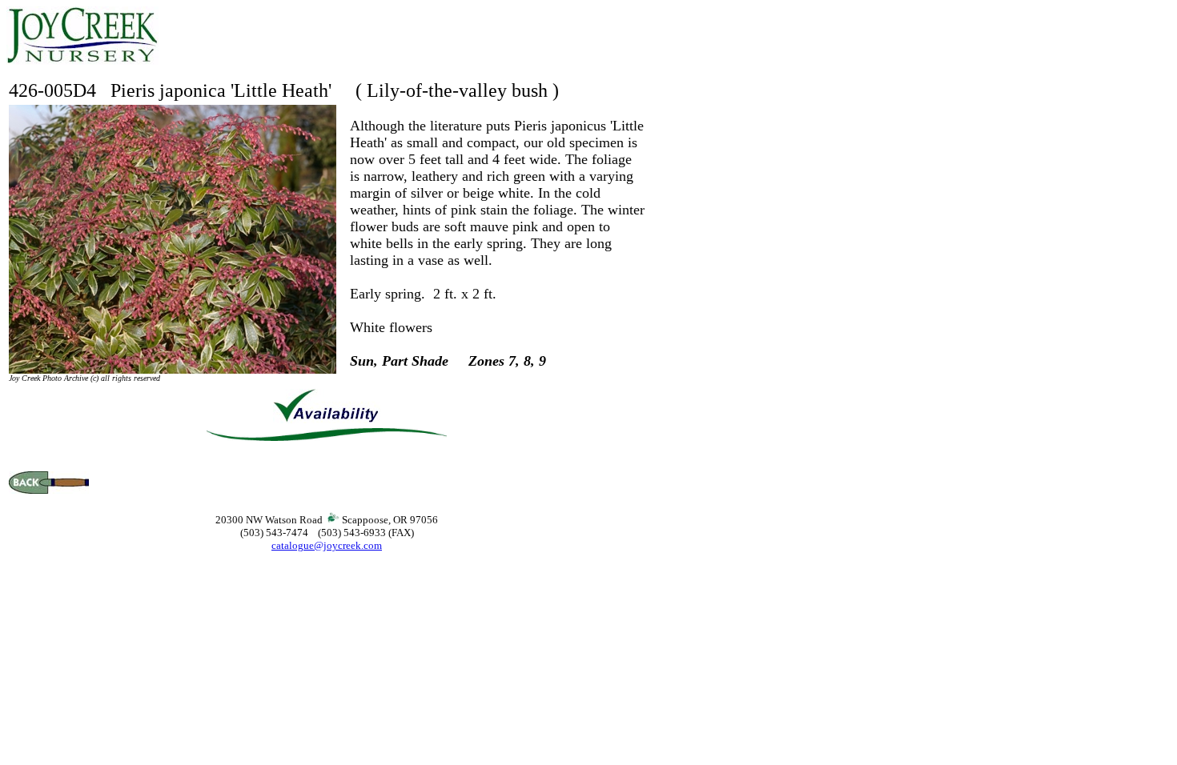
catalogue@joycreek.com (326, 545)
